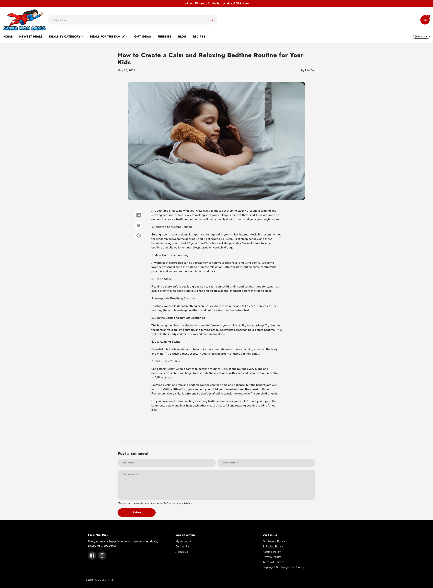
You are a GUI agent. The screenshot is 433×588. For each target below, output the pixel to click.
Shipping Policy (273, 546)
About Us (181, 552)
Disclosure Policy (274, 541)
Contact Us (182, 546)
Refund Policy (272, 552)
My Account (183, 541)
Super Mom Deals (104, 580)
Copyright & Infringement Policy (283, 567)
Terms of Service (273, 562)
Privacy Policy (272, 557)
